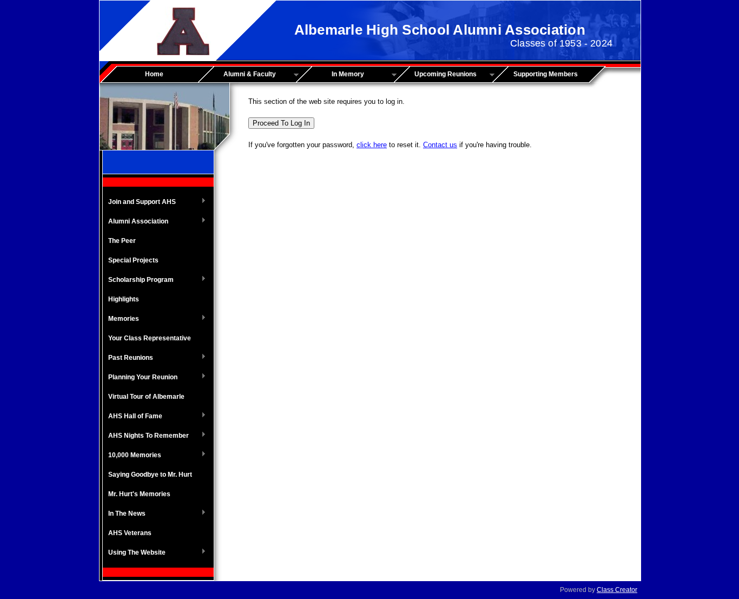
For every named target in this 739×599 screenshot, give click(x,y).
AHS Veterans (129, 533)
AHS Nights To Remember (146, 436)
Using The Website (134, 553)
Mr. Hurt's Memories (139, 494)
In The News (124, 514)
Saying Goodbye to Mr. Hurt (150, 474)
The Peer (122, 241)
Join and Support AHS (139, 202)
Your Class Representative (149, 338)
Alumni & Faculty (241, 74)
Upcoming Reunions (439, 74)
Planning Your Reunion (140, 377)
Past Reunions (128, 358)
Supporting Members (545, 74)
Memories (121, 319)
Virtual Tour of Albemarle (146, 396)
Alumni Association (135, 222)
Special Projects (133, 260)
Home (154, 74)
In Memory (333, 74)
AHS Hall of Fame (132, 416)
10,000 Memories (132, 455)
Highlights (123, 299)
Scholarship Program (138, 280)
